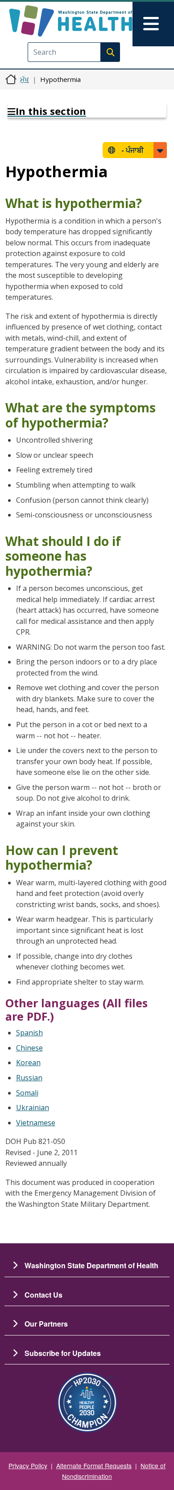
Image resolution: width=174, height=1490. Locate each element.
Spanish (29, 1033)
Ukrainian (32, 1107)
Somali (27, 1093)
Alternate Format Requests (94, 1465)
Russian (29, 1078)
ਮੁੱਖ (24, 79)
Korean (28, 1062)
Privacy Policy (27, 1465)
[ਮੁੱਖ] (70, 21)
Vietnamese (35, 1123)
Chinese (29, 1048)
